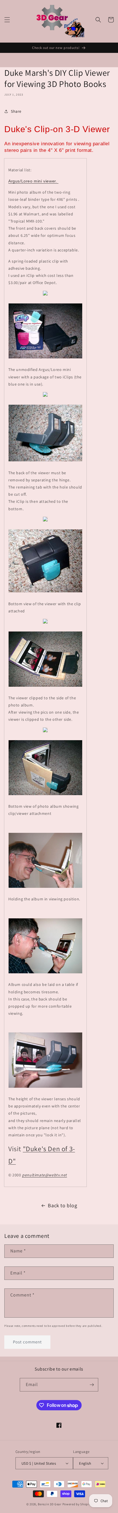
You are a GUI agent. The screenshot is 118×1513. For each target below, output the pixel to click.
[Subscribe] (91, 1384)
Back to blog (62, 1205)
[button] (7, 19)
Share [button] (16, 111)
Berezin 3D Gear (50, 1504)
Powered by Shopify (77, 1504)
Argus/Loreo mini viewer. (33, 181)
